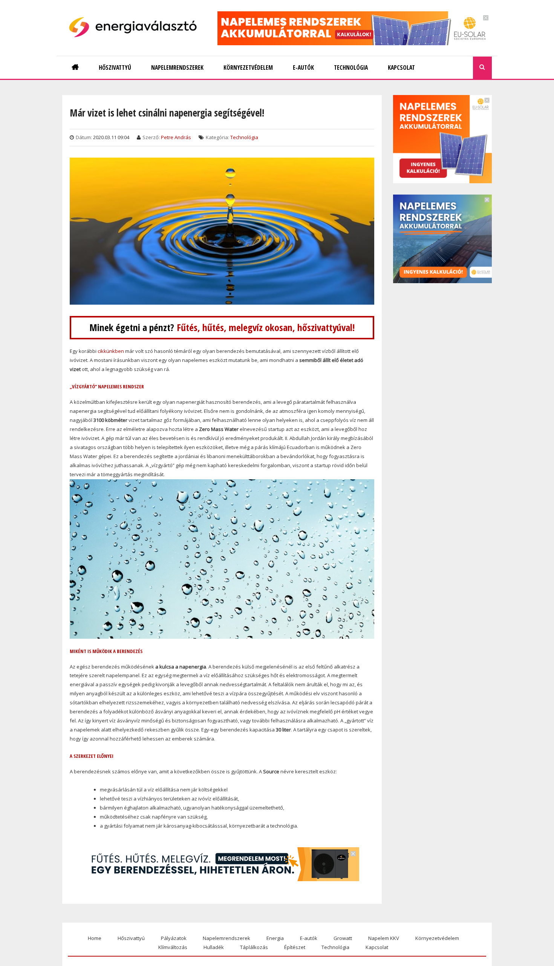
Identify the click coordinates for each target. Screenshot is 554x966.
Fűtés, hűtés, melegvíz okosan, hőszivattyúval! (266, 327)
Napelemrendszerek (226, 938)
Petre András (176, 137)
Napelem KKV (383, 938)
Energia (275, 938)
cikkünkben (111, 351)
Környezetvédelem (437, 938)
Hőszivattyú (131, 938)
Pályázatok (174, 938)
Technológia (244, 137)
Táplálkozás (254, 947)
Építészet (294, 947)
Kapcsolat (377, 947)
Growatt (343, 938)
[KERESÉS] (482, 68)
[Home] (135, 27)
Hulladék (214, 947)
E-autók (308, 938)
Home (94, 938)
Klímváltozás (172, 947)
